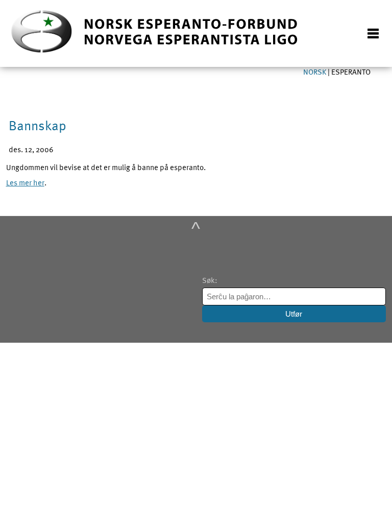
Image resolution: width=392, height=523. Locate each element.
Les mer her (25, 182)
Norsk (315, 71)
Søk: (210, 280)
